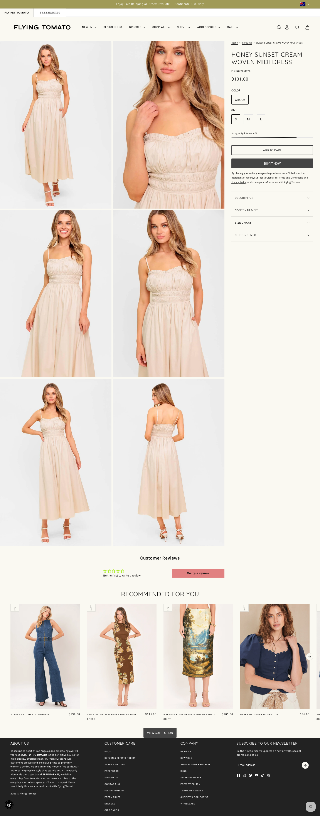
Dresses (109, 804)
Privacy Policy (190, 784)
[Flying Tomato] (42, 27)
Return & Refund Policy (120, 758)
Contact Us (112, 784)
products (247, 42)
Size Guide (111, 777)
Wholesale (187, 804)
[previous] (10, 607)
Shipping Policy (190, 777)
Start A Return (114, 764)
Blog (183, 771)
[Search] (279, 27)
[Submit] (305, 765)
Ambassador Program (195, 764)
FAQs (107, 751)
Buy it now (272, 163)
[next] (309, 656)
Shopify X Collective (194, 797)
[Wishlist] (297, 27)
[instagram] (244, 775)
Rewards (186, 758)
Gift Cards (111, 810)
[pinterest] (250, 775)
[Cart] (307, 27)
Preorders (111, 771)
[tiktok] (262, 775)
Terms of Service (192, 790)
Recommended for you (160, 594)
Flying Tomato (241, 71)
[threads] (268, 775)
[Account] (287, 27)
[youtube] (256, 775)
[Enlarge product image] (55, 124)
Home (234, 42)
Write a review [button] (198, 573)
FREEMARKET (112, 797)
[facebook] (238, 775)
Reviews (185, 751)
